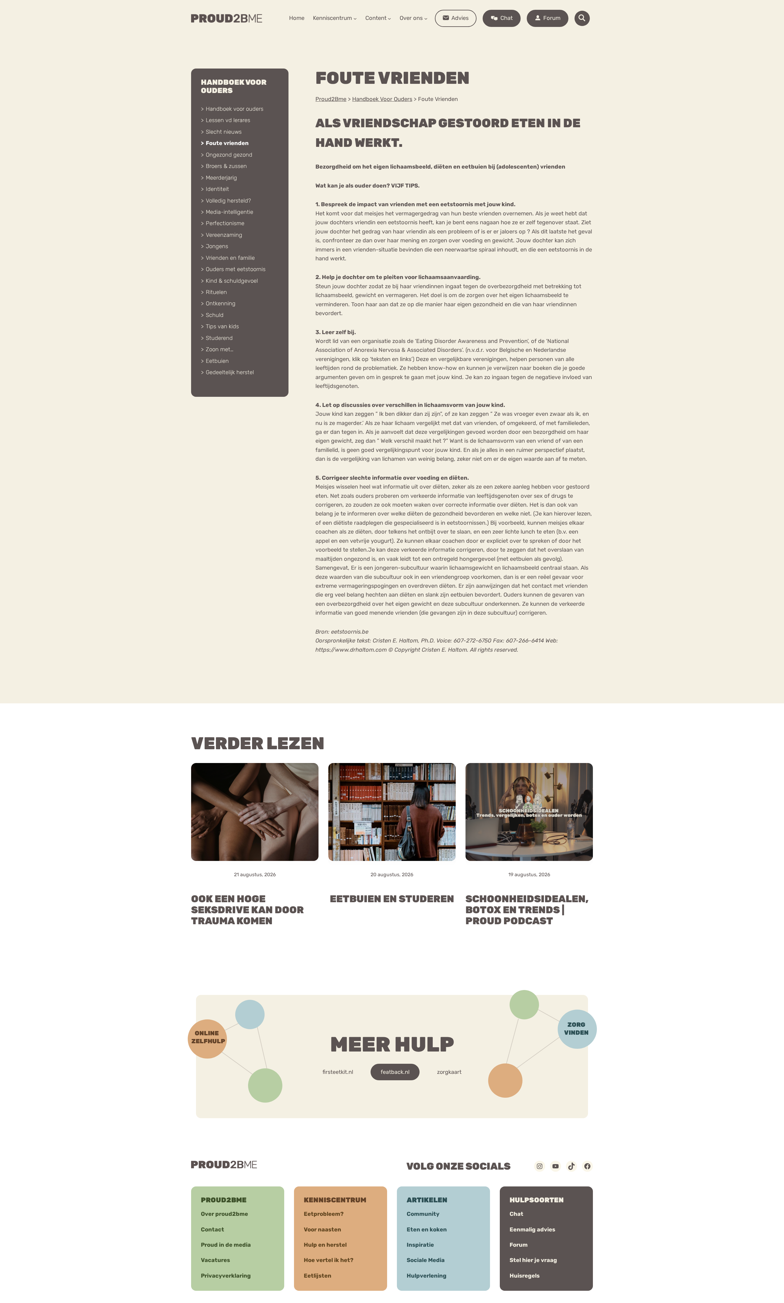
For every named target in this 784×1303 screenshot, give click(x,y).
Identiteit (217, 189)
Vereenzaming (224, 235)
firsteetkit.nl (337, 1071)
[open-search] (582, 18)
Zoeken (438, 37)
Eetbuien (217, 361)
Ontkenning (221, 303)
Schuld (215, 315)
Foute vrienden (227, 143)
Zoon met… (219, 349)
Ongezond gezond (229, 154)
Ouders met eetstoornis (236, 269)
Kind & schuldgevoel (232, 280)
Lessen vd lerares (228, 120)
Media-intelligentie (229, 212)
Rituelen (216, 292)
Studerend (219, 338)
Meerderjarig (221, 177)
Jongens (217, 246)
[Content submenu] (389, 18)
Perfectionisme (225, 223)
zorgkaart (449, 1071)
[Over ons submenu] (426, 18)
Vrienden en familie (230, 258)
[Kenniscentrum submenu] (355, 18)
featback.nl (395, 1071)
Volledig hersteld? (228, 200)
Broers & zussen (226, 166)
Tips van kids (222, 326)
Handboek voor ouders (234, 109)
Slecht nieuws (224, 131)
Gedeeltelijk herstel (230, 372)
